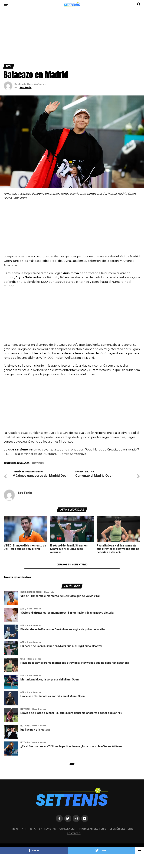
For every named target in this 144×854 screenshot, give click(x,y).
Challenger (67, 828)
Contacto (73, 833)
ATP (24, 828)
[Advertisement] (72, 38)
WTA (32, 828)
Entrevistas (47, 828)
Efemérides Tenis (121, 828)
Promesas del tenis (92, 828)
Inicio (14, 828)
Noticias (38, 463)
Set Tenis (25, 87)
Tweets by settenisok (17, 577)
